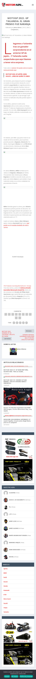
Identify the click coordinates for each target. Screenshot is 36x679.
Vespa (5, 607)
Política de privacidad (26, 676)
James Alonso (17, 27)
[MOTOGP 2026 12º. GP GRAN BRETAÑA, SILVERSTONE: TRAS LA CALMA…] (18, 366)
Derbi (5, 577)
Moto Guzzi (7, 599)
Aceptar (7, 676)
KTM (5, 594)
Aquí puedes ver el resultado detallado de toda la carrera (16, 225)
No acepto (15, 676)
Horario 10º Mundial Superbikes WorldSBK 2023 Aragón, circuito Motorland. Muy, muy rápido (18, 409)
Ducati (6, 582)
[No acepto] (34, 674)
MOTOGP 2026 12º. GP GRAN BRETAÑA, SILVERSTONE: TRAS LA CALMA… (16, 370)
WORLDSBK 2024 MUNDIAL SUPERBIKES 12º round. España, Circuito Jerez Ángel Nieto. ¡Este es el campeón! (17, 421)
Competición (14, 29)
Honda (6, 586)
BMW (5, 573)
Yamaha (6, 612)
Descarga (29, 285)
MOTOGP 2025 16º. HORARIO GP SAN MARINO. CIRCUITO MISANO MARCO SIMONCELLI (15, 381)
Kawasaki (6, 590)
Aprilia (6, 569)
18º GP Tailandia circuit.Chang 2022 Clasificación (15, 285)
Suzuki (6, 603)
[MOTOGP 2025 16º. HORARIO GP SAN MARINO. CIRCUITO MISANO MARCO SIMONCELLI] (18, 376)
